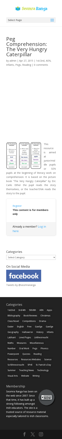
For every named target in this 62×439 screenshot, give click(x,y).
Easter (11, 326)
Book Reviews (30, 315)
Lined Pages (25, 337)
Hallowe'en (27, 332)
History (39, 332)
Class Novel (13, 321)
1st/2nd (40, 60)
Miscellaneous (37, 342)
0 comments (41, 64)
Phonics (44, 348)
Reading (26, 64)
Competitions (29, 321)
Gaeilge (38, 326)
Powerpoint (13, 353)
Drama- (42, 321)
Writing (36, 375)
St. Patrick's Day (43, 364)
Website (25, 375)
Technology (43, 370)
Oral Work (24, 348)
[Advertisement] (31, 108)
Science (47, 359)
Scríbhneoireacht (16, 364)
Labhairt (12, 337)
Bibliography (14, 315)
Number (12, 348)
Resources (13, 359)
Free (29, 326)
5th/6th (32, 310)
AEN (48, 60)
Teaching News (26, 370)
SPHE (30, 364)
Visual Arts (13, 375)
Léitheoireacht (41, 337)
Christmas (45, 315)
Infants (10, 64)
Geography (13, 332)
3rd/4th (22, 310)
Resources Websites (31, 359)
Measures (21, 342)
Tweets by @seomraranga (21, 285)
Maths (10, 342)
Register (17, 205)
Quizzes (26, 353)
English (20, 326)
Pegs (18, 64)
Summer (12, 370)
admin (12, 60)
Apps (49, 310)
